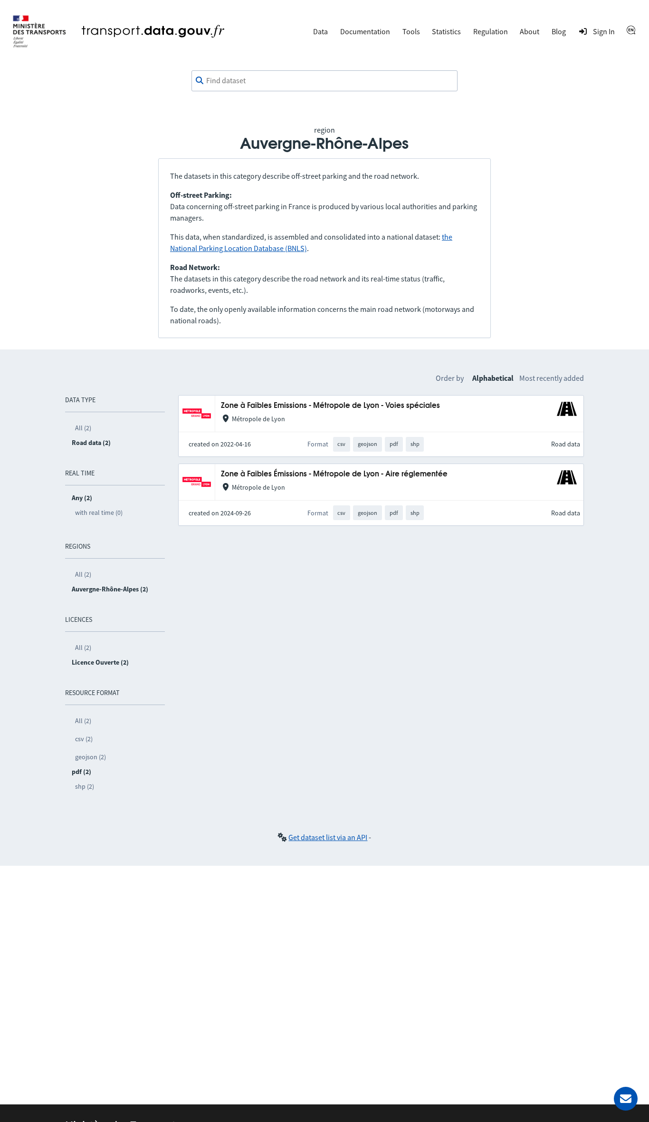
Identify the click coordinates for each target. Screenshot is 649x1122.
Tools (411, 31)
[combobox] (324, 80)
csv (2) (84, 739)
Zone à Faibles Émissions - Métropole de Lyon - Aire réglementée (334, 474)
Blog (559, 31)
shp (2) (84, 786)
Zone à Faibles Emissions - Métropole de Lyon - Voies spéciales (330, 405)
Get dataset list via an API (327, 837)
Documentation (365, 31)
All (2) (83, 428)
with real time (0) (99, 512)
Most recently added (551, 378)
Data (320, 31)
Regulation (490, 31)
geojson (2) (90, 757)
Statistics (446, 31)
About (529, 31)
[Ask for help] (626, 1099)
